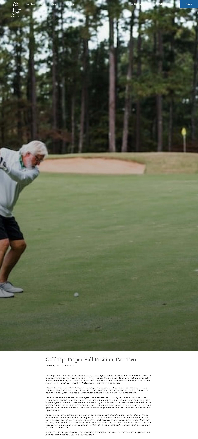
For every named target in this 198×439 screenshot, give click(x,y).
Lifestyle (54, 4)
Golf (42, 4)
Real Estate (30, 4)
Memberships (69, 4)
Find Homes (139, 4)
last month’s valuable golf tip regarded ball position (94, 375)
